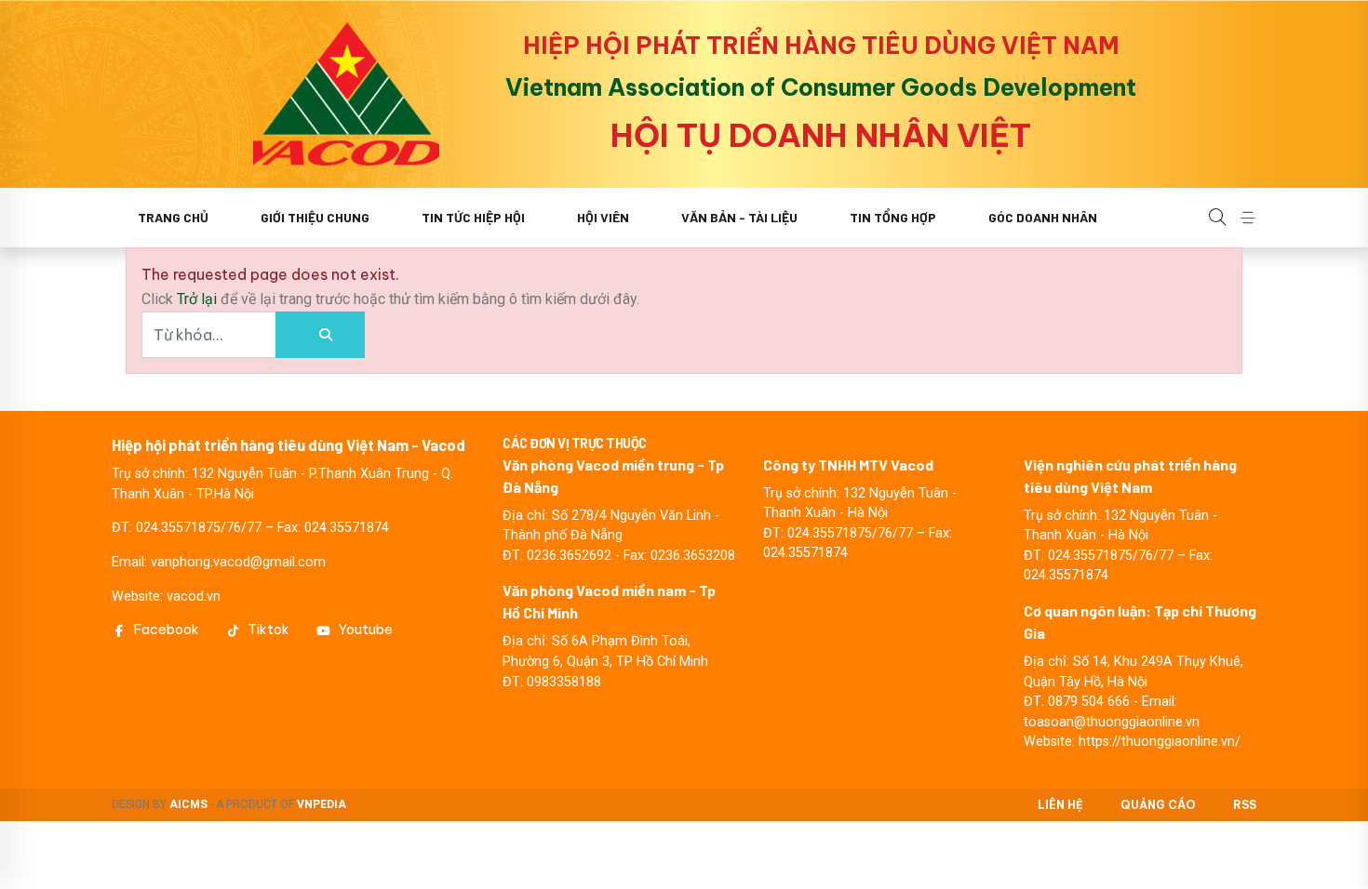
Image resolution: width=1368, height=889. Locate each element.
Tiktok (268, 629)
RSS (1244, 805)
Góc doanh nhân (1042, 217)
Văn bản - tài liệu (739, 217)
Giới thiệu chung (315, 217)
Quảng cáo (1158, 805)
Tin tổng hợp (893, 217)
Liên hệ (1060, 805)
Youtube (365, 629)
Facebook (166, 629)
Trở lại (199, 299)
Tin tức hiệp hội (473, 217)
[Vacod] (346, 94)
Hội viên (603, 217)
